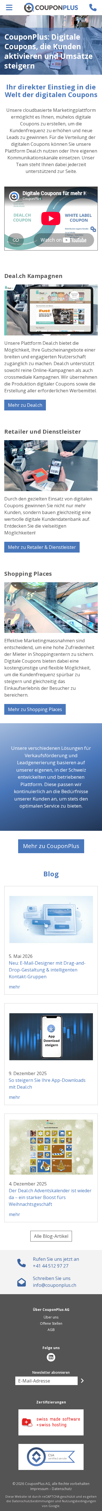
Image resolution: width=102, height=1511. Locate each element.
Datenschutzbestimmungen (33, 1501)
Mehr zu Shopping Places (35, 709)
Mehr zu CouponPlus (51, 846)
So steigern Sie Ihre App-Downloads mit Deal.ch (47, 1083)
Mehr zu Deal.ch (25, 405)
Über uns (51, 1317)
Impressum (39, 1488)
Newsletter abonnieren (51, 1372)
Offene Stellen (51, 1323)
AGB (51, 1329)
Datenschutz (62, 1488)
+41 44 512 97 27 (50, 1266)
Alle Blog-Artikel (51, 1236)
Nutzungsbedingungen (79, 1501)
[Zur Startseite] (51, 7)
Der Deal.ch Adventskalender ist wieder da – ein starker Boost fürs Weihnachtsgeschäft (50, 1197)
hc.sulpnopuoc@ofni (54, 1285)
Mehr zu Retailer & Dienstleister (42, 547)
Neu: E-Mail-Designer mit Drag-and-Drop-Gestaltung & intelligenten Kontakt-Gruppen (47, 970)
